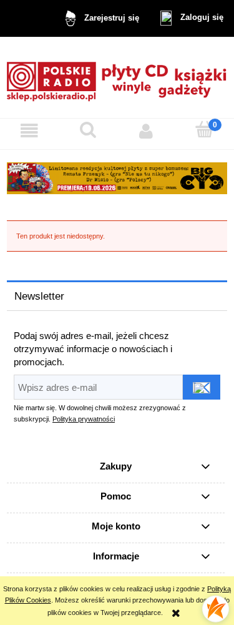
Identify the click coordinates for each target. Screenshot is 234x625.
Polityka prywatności (83, 419)
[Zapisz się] (201, 387)
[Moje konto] (146, 131)
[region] (117, 178)
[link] (117, 178)
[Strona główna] (117, 77)
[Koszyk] (204, 130)
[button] (29, 131)
